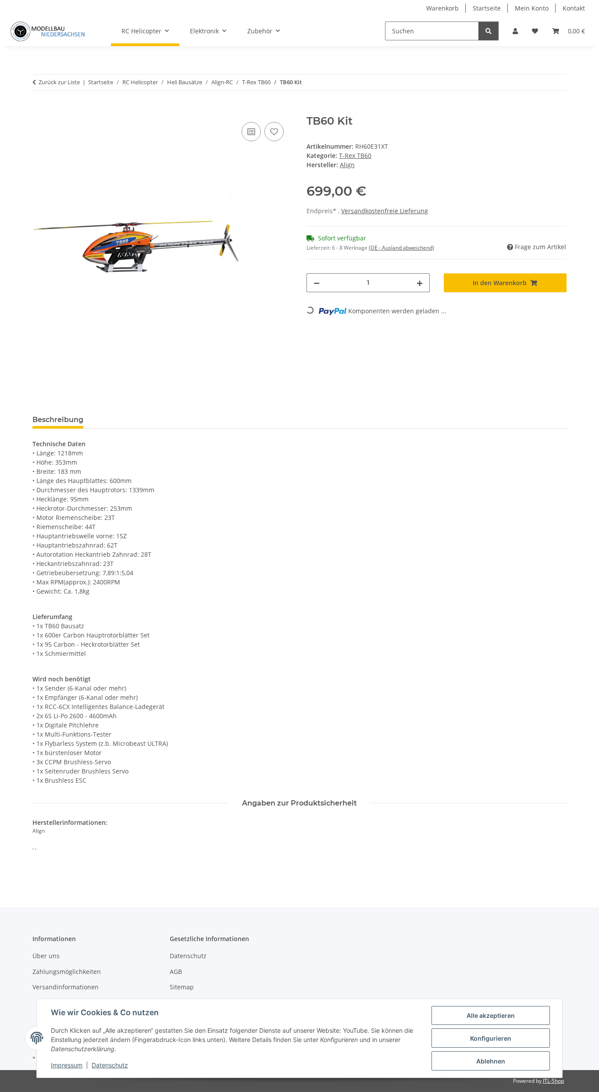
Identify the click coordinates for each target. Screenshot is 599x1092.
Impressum (66, 1065)
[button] (515, 31)
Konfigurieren (490, 1038)
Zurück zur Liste (59, 82)
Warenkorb (442, 8)
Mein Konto (532, 8)
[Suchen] (488, 30)
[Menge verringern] (316, 283)
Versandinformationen (65, 987)
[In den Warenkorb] (39, 110)
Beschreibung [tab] (57, 419)
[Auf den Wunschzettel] (274, 131)
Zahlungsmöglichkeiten (66, 971)
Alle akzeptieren (491, 1015)
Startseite (487, 8)
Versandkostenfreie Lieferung (384, 211)
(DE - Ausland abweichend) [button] (401, 247)
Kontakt (574, 8)
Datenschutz (110, 1065)
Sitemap (182, 987)
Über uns (46, 956)
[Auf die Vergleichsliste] (251, 131)
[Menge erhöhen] (419, 283)
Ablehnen (490, 1061)
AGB (176, 971)
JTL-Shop (553, 1081)
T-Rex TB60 (355, 155)
